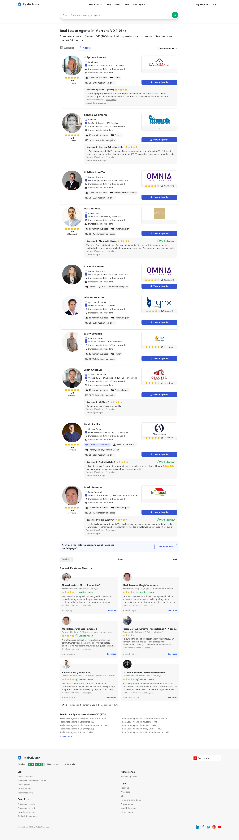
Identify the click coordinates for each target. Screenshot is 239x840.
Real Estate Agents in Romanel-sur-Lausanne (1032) (146, 718)
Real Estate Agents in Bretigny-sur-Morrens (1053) (83, 718)
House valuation (25, 776)
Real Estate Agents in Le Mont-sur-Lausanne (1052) (145, 732)
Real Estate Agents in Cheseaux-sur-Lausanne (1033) (84, 725)
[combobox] (119, 15)
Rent (118, 4)
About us (125, 788)
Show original (111, 99)
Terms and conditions (131, 800)
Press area (125, 792)
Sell (127, 4)
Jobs (122, 796)
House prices (24, 784)
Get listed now (166, 546)
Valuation (94, 4)
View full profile (160, 82)
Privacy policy (127, 804)
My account (202, 4)
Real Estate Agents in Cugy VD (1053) (77, 728)
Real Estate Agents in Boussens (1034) (139, 721)
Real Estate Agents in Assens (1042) (76, 732)
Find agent (139, 4)
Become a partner (129, 776)
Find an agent (24, 788)
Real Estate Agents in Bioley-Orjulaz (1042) (142, 728)
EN (214, 4)
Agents (87, 47)
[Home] (63, 705)
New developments (27, 812)
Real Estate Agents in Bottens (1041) (139, 725)
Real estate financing (27, 816)
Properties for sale (26, 804)
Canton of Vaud (89, 705)
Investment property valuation (32, 780)
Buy (109, 4)
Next (174, 559)
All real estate (127, 812)
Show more (65, 736)
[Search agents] (175, 15)
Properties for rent (26, 808)
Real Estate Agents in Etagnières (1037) (78, 721)
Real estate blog (25, 792)
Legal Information (129, 808)
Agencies (69, 47)
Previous (66, 559)
